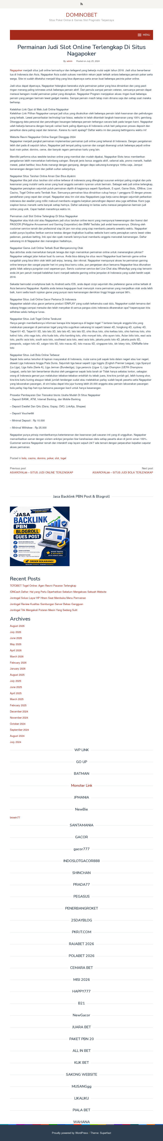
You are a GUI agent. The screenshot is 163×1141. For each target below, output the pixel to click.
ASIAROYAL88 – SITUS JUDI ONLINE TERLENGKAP (41, 470)
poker (50, 458)
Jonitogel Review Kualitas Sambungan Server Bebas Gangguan (46, 604)
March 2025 (16, 699)
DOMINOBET (81, 15)
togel (63, 458)
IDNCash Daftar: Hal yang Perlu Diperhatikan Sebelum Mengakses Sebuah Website (58, 592)
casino (32, 458)
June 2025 (16, 687)
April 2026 (15, 650)
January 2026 (17, 668)
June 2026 (16, 638)
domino (41, 458)
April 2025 (15, 693)
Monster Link (81, 785)
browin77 (15, 817)
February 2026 (18, 662)
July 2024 (15, 742)
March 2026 (16, 656)
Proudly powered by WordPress (70, 1133)
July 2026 (15, 632)
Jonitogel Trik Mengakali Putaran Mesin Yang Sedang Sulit (43, 610)
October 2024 (17, 724)
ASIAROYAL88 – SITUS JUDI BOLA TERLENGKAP (122, 470)
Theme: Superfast (100, 1133)
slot (57, 458)
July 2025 (15, 681)
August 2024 (17, 736)
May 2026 (15, 644)
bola (24, 458)
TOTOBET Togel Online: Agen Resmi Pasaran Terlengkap (43, 585)
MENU (146, 35)
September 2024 (19, 729)
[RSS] (82, 4)
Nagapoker (16, 70)
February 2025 (18, 705)
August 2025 (17, 675)
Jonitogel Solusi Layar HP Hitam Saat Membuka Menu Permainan (48, 598)
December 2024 (19, 711)
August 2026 (17, 626)
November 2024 (19, 717)
